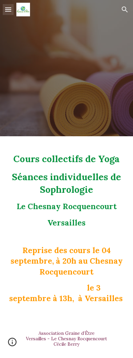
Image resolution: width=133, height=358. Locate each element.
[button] (8, 9)
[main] (66, 228)
